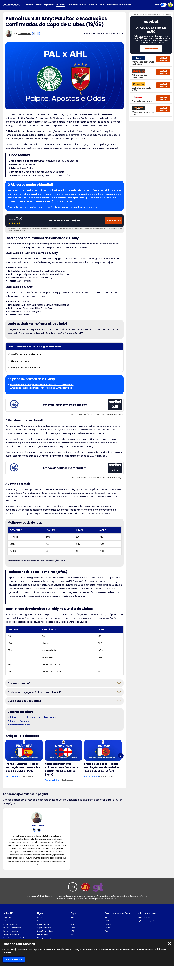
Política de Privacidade (12, 927)
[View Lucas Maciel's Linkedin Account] (38, 33)
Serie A (39, 917)
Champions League (45, 938)
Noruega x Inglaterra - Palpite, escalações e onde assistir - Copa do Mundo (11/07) (61, 769)
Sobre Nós (7, 917)
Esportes (48, 4)
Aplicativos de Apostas (118, 4)
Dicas (39, 4)
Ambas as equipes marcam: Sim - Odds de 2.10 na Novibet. (41, 387)
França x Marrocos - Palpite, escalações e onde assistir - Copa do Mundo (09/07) (101, 767)
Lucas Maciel (24, 33)
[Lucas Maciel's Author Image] (36, 817)
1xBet (106, 917)
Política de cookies (10, 931)
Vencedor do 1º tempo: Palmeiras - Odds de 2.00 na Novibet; (42, 384)
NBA (72, 924)
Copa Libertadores (44, 927)
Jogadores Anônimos (138, 896)
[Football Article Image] (24, 750)
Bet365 (107, 921)
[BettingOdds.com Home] (12, 5)
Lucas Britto (14, 776)
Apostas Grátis (96, 4)
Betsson (108, 924)
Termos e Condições (11, 934)
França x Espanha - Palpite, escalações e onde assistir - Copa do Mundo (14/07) (22, 767)
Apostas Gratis (144, 917)
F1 (71, 921)
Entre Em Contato (10, 924)
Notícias (60, 4)
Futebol (30, 4)
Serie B (39, 921)
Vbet (106, 931)
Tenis (73, 927)
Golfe (73, 934)
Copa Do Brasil (43, 924)
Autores (6, 921)
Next (121, 756)
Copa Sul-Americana (45, 931)
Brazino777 (109, 927)
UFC (72, 931)
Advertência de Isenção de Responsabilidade (153, 14)
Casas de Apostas (76, 4)
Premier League (43, 934)
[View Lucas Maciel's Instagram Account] (33, 33)
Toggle (163, 5)
